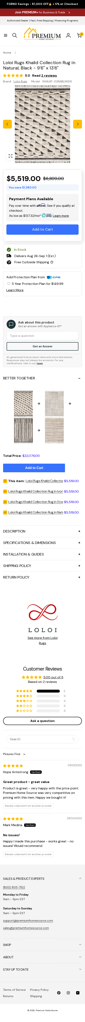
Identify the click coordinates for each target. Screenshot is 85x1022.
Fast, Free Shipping (42, 20)
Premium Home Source (47, 1010)
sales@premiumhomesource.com (26, 928)
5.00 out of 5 (53, 677)
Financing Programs (66, 20)
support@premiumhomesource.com (28, 920)
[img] (13, 766)
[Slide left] (7, 124)
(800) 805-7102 (14, 887)
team (40, 363)
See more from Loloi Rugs (43, 640)
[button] (5, 35)
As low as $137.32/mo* (39, 216)
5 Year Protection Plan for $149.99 (37, 284)
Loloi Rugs (20, 81)
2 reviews (49, 75)
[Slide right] (77, 124)
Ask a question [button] (42, 721)
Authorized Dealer (17, 20)
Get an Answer (43, 346)
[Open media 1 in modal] (42, 124)
